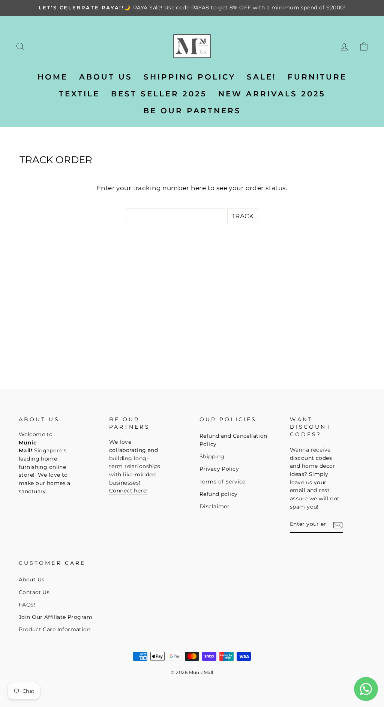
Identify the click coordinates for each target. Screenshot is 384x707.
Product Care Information (54, 629)
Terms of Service (223, 481)
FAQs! (27, 604)
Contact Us (34, 592)
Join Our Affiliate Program (55, 617)
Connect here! (128, 490)
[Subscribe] (338, 525)
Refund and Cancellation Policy (233, 439)
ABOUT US (105, 76)
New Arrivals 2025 (272, 93)
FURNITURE (317, 76)
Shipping (212, 456)
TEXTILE (79, 93)
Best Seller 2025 (159, 93)
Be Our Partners (192, 110)
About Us (31, 579)
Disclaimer (215, 506)
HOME (53, 76)
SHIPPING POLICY (190, 76)
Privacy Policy (219, 468)
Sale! (261, 76)
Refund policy (219, 494)
